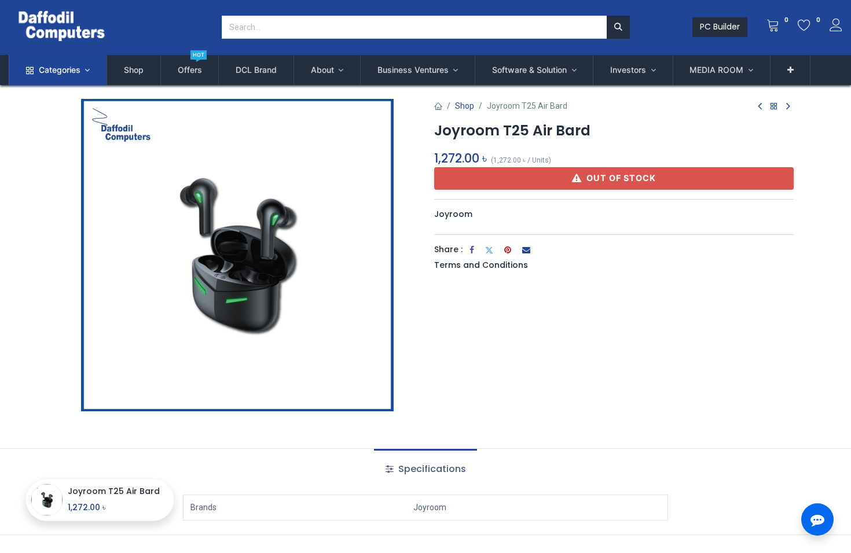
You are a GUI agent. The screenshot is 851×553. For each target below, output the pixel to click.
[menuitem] (133, 70)
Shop (464, 105)
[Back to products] (774, 107)
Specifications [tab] (431, 468)
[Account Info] (836, 26)
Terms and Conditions (481, 265)
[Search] (618, 27)
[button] (790, 70)
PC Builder (720, 26)
